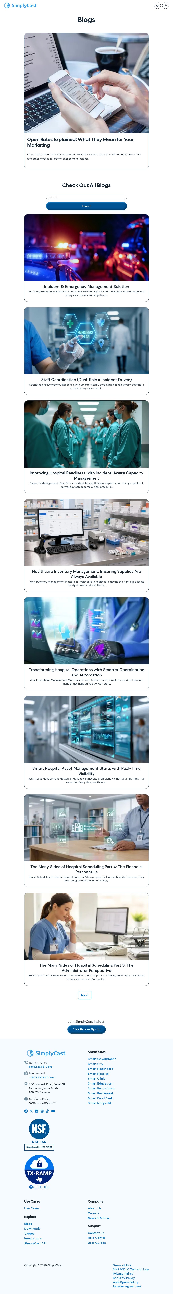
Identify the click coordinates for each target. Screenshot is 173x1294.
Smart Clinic (97, 1079)
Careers (93, 1213)
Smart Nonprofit (99, 1103)
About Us (94, 1208)
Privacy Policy (123, 1274)
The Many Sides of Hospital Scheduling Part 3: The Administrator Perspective (86, 968)
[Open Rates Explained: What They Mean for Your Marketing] (86, 83)
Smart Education (100, 1083)
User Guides (97, 1243)
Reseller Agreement (127, 1286)
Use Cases (31, 1208)
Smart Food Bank (100, 1098)
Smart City (95, 1064)
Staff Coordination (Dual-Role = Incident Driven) (86, 379)
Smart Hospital (98, 1074)
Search (86, 206)
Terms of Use (122, 1265)
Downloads (32, 1229)
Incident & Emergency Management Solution (86, 286)
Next (85, 995)
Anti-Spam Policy (125, 1282)
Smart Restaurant (100, 1093)
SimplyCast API (35, 1243)
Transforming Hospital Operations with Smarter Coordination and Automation (86, 672)
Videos (29, 1234)
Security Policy (124, 1278)
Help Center (96, 1238)
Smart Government (102, 1059)
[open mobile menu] (165, 5)
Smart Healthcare (100, 1069)
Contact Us (96, 1233)
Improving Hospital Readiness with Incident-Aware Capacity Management (86, 475)
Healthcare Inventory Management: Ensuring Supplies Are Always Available (86, 574)
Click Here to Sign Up (86, 1029)
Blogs (28, 1224)
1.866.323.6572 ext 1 (41, 1066)
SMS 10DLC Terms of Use (131, 1269)
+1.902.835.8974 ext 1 (42, 1077)
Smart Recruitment (101, 1088)
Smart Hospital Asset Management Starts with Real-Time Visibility (86, 771)
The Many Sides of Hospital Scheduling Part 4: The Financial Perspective (86, 869)
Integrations (33, 1238)
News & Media (98, 1218)
